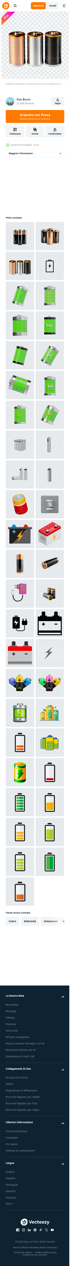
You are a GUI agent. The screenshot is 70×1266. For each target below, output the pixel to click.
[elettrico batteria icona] (20, 1040)
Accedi (52, 5)
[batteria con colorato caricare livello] (20, 1249)
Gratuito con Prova (35, 116)
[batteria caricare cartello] (20, 802)
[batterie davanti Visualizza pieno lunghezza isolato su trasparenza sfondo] (20, 236)
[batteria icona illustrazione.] (20, 1100)
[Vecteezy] (5, 5)
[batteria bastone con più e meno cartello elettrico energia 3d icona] (20, 1159)
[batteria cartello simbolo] (20, 862)
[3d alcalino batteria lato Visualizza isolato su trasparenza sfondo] (20, 921)
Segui (58, 103)
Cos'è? (36, 144)
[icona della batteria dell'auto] (20, 832)
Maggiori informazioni (21, 153)
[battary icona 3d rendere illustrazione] (20, 355)
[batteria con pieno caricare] (20, 1219)
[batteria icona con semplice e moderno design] (20, 325)
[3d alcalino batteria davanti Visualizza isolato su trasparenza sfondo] (20, 891)
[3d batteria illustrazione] (20, 772)
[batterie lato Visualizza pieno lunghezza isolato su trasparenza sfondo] (20, 266)
